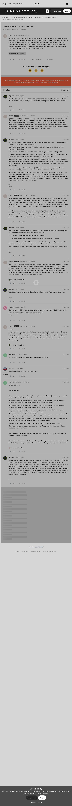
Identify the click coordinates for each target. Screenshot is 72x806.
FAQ (20, 170)
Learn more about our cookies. (38, 793)
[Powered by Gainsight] (36, 547)
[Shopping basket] (67, 3)
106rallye (11, 368)
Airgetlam (11, 96)
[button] (2, 11)
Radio (21, 4)
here (43, 233)
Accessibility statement (49, 551)
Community (5, 17)
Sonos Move (13, 54)
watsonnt (11, 307)
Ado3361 (11, 382)
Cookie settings (35, 551)
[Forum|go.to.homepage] (21, 11)
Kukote (11, 354)
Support (15, 4)
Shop (4, 4)
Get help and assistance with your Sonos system (27, 17)
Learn (9, 4)
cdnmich (11, 35)
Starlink (22, 54)
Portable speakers (51, 17)
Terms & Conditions (21, 551)
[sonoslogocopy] (36, 4)
